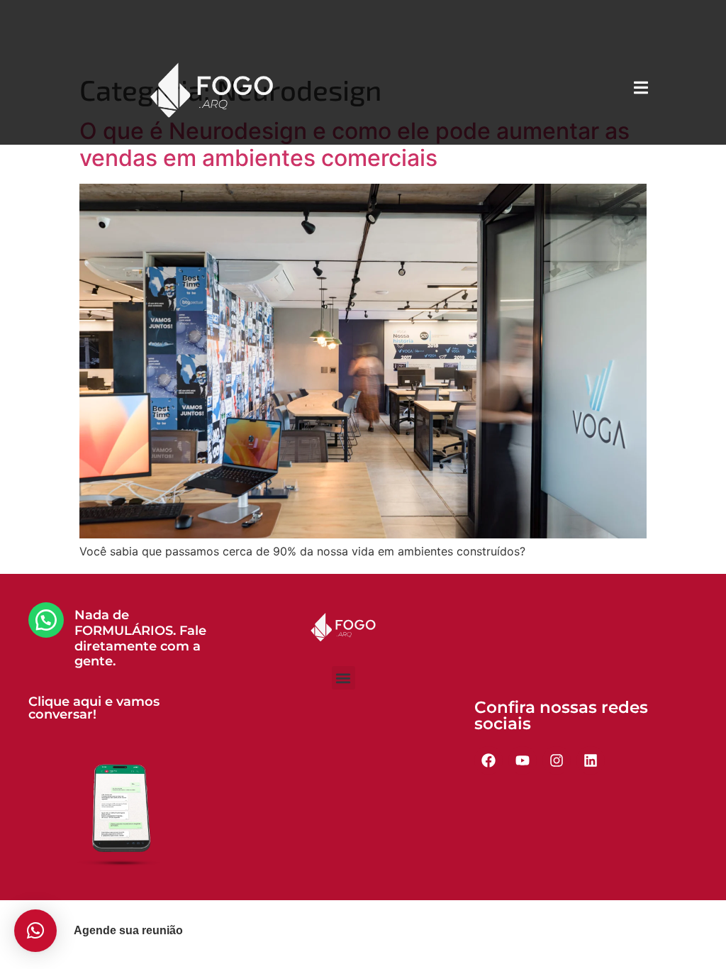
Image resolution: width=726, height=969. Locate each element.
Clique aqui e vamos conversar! (94, 708)
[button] (343, 678)
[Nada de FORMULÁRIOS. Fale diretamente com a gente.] (46, 620)
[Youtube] (522, 760)
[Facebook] (488, 760)
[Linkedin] (590, 760)
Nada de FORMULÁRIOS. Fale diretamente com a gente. (140, 638)
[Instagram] (556, 760)
